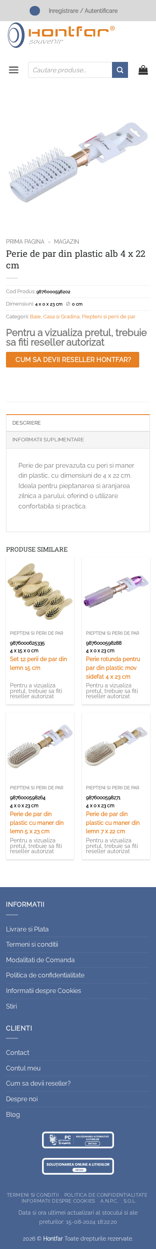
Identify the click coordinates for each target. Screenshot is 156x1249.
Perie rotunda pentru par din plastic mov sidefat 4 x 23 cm (113, 668)
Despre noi (22, 1099)
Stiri (11, 1006)
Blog (13, 1114)
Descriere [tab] (26, 423)
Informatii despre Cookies (43, 991)
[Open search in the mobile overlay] (78, 70)
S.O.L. (130, 1200)
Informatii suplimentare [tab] (48, 440)
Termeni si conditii (32, 944)
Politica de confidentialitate (45, 975)
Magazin (66, 241)
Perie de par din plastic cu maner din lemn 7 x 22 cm (113, 823)
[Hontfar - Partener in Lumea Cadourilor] (61, 35)
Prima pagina (25, 241)
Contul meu (23, 1068)
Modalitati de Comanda (40, 960)
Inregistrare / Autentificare (83, 10)
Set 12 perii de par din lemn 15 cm (38, 663)
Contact (17, 1052)
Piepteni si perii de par (109, 317)
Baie (35, 317)
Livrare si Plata (27, 929)
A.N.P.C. (109, 1200)
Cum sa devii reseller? (38, 1083)
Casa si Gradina (61, 317)
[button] (14, 70)
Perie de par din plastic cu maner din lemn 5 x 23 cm (37, 823)
